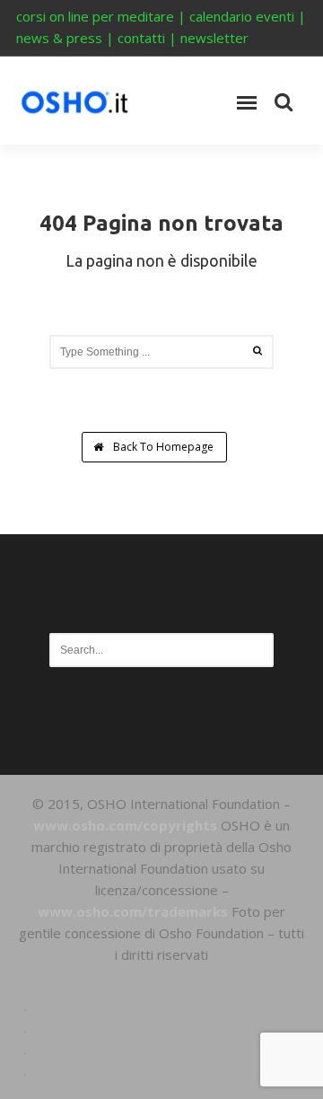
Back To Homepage (162, 446)
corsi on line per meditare (95, 16)
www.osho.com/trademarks (133, 911)
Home (161, 985)
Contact (161, 1071)
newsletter (214, 38)
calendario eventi (241, 16)
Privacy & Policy (162, 1050)
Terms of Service (161, 1028)
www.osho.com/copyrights (125, 825)
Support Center (162, 1006)
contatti (141, 38)
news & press (59, 38)
